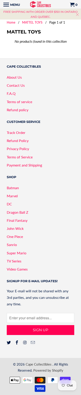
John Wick (15, 228)
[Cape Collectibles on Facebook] (17, 342)
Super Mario (16, 253)
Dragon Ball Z (17, 212)
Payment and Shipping (24, 165)
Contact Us (16, 85)
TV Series (14, 261)
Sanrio (12, 244)
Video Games (17, 269)
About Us (14, 77)
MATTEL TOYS (32, 22)
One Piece (15, 236)
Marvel (12, 196)
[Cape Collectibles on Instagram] (25, 342)
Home (11, 22)
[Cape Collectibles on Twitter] (9, 342)
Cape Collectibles (39, 364)
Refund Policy (18, 140)
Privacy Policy (18, 148)
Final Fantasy (17, 220)
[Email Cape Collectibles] (33, 342)
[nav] (11, 4)
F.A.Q (11, 93)
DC (9, 204)
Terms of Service (20, 157)
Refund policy (17, 110)
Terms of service (19, 102)
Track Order (16, 132)
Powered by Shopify (48, 370)
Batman (13, 188)
